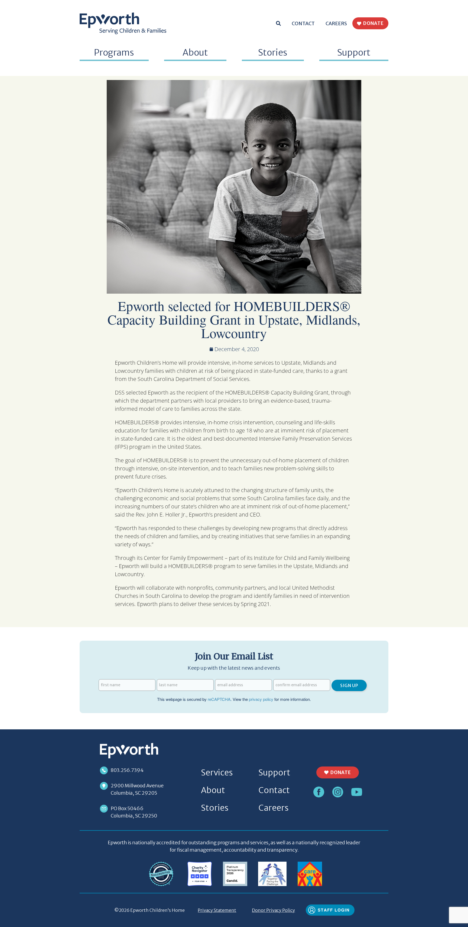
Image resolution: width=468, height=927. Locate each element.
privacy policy (261, 699)
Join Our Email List (234, 656)
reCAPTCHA (219, 699)
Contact (303, 23)
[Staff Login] (330, 909)
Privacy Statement (217, 910)
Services (217, 772)
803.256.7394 (127, 770)
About (213, 790)
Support (274, 772)
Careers (336, 23)
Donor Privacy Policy (273, 910)
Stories (272, 52)
